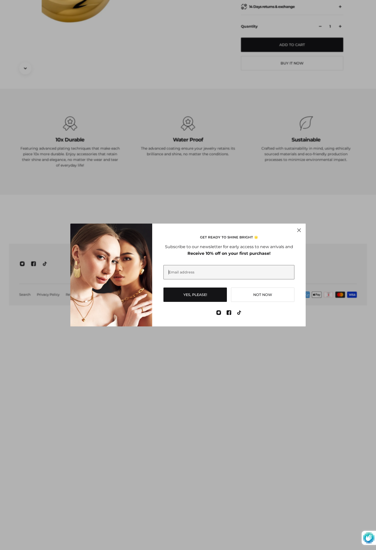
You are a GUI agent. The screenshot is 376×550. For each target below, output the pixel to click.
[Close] (299, 230)
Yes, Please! (195, 294)
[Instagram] (218, 312)
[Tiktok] (239, 312)
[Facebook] (228, 312)
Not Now (262, 294)
